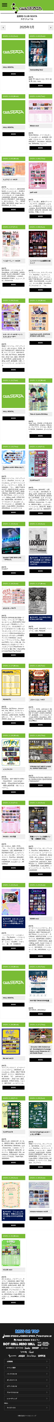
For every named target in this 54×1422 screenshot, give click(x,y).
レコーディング (12, 1398)
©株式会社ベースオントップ (27, 1415)
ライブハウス (11, 1407)
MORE (13, 74)
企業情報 (10, 1361)
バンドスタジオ (12, 1374)
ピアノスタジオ (12, 1386)
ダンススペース (12, 1380)
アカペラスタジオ (12, 1392)
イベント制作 (11, 1367)
